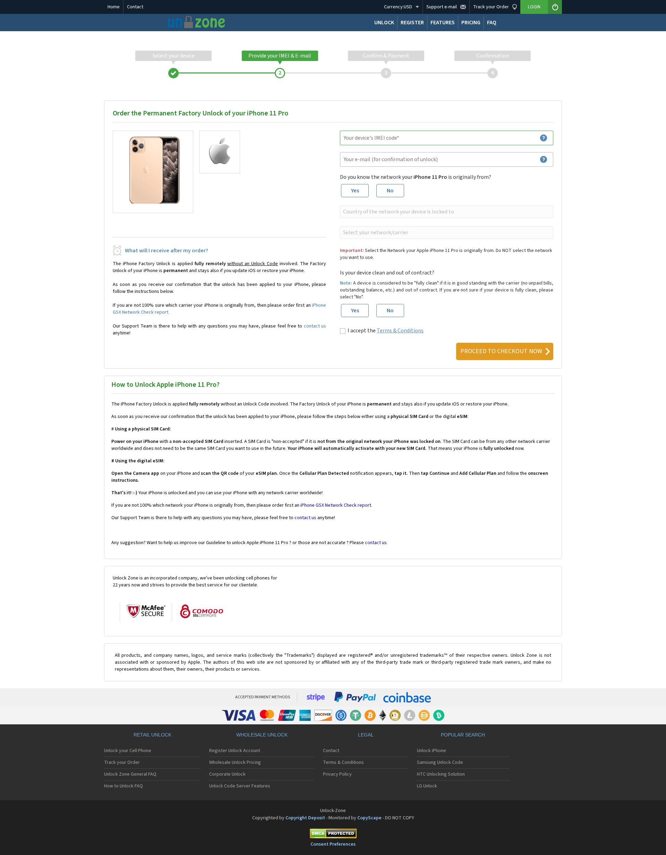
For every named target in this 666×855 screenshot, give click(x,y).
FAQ (491, 22)
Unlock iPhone (431, 750)
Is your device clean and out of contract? (387, 272)
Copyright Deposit (305, 817)
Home (114, 6)
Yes (355, 190)
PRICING (470, 22)
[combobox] (446, 212)
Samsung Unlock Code (440, 762)
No (390, 190)
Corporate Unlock (227, 774)
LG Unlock (427, 786)
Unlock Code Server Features (239, 786)
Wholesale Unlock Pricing (235, 762)
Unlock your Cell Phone (127, 750)
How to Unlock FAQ (123, 786)
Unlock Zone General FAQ (130, 774)
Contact (135, 6)
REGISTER (412, 22)
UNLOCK (384, 22)
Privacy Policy (337, 774)
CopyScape (369, 817)
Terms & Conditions (400, 330)
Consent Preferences (333, 844)
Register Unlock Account (234, 750)
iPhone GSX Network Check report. (336, 505)
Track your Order (122, 762)
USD (398, 6)
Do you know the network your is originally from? (415, 177)
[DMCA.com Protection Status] (333, 835)
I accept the (386, 330)
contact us (315, 326)
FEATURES (442, 22)
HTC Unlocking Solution (441, 774)
